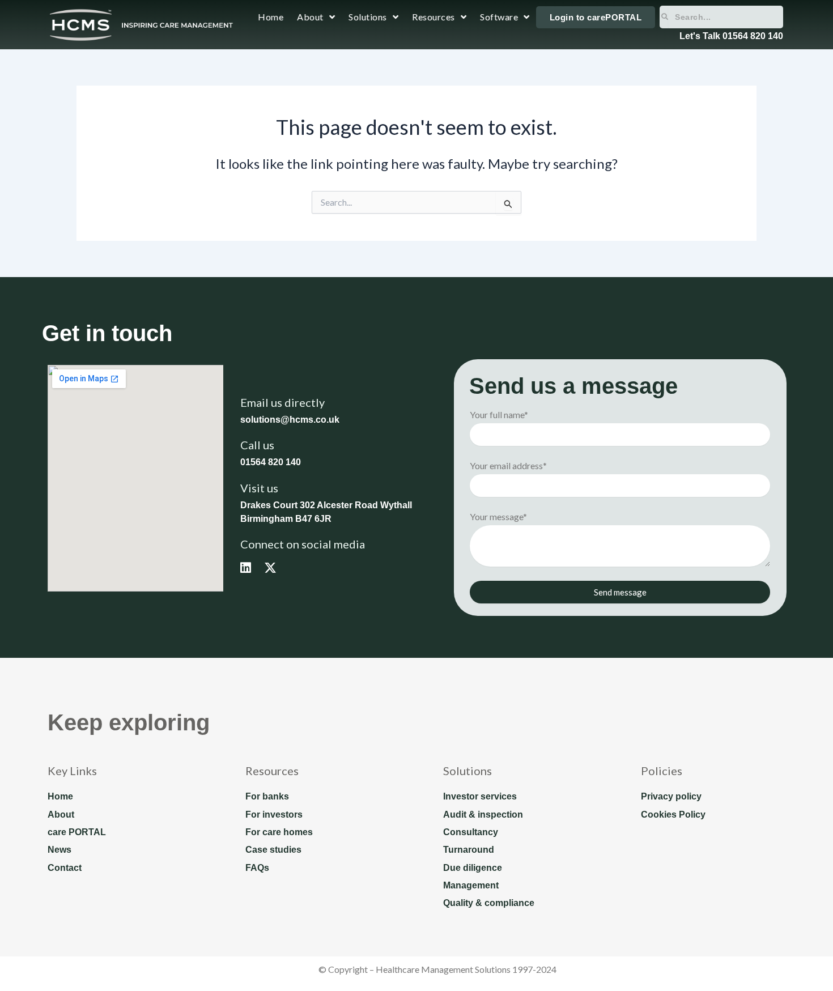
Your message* (498, 516)
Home (271, 16)
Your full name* (499, 414)
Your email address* (508, 465)
